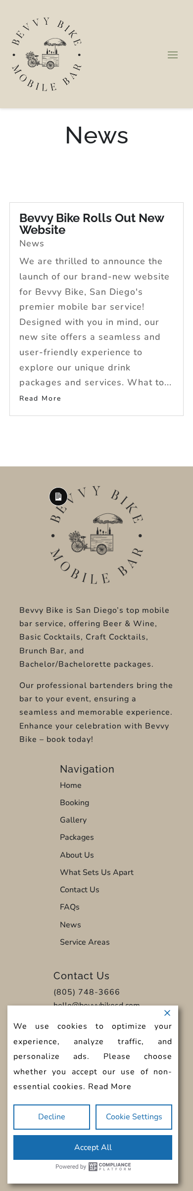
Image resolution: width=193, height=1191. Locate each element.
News (32, 243)
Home (71, 785)
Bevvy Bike (41, 610)
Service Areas (85, 942)
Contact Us (79, 889)
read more (40, 398)
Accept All (93, 1147)
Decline (51, 1116)
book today (69, 739)
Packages (77, 837)
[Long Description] (96, 581)
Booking (74, 802)
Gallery (73, 820)
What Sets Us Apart (97, 872)
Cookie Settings (134, 1116)
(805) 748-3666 (86, 992)
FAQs (70, 907)
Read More (110, 1086)
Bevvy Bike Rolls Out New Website (91, 224)
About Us (77, 855)
